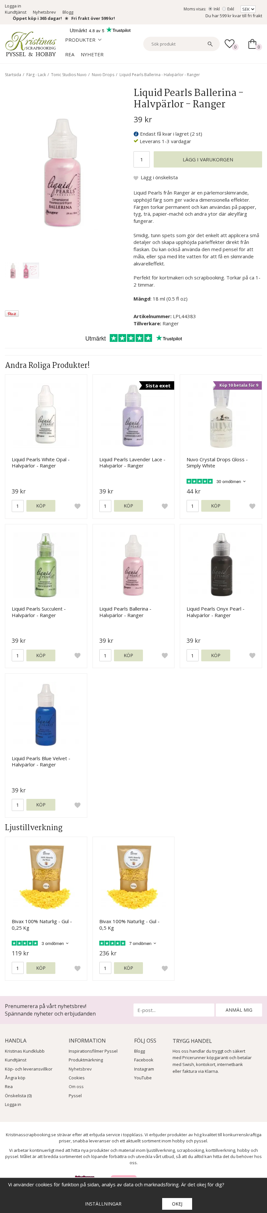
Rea (69, 54)
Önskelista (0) (18, 1095)
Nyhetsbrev (44, 12)
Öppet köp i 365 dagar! (37, 18)
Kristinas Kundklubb (25, 1051)
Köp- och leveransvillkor (28, 1069)
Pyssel (75, 1095)
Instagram (144, 1069)
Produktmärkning (86, 1060)
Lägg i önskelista (159, 177)
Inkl (217, 9)
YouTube (143, 1078)
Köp (41, 506)
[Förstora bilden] (63, 171)
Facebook (143, 1060)
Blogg (68, 12)
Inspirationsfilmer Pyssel (93, 1051)
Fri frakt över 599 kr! (93, 18)
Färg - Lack (36, 74)
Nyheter (92, 54)
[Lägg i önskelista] (77, 505)
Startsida (13, 74)
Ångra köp (15, 1078)
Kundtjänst (15, 12)
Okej (177, 1204)
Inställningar (103, 1204)
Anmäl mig (239, 1010)
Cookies (77, 1078)
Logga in (13, 6)
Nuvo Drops (103, 74)
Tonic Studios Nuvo (69, 74)
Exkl (230, 9)
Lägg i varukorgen (208, 159)
